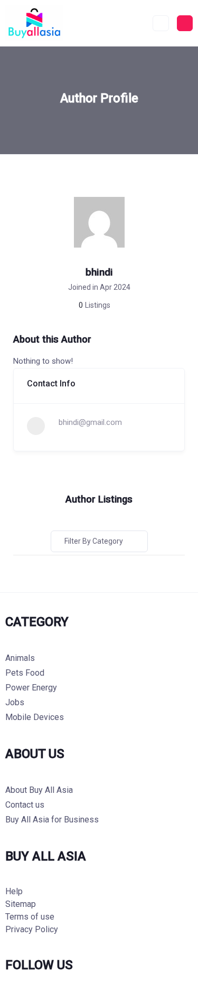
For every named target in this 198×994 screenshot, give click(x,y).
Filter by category (93, 541)
